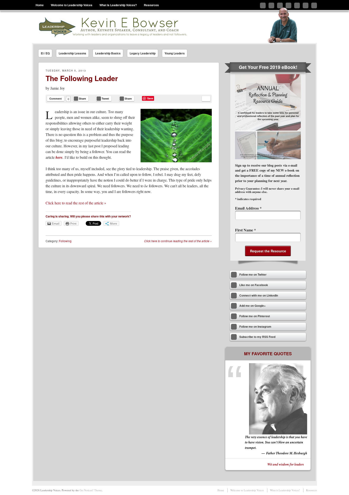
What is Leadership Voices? (118, 5)
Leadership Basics (108, 53)
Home (40, 5)
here (59, 157)
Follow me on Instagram (305, 5)
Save (150, 98)
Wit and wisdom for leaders (285, 464)
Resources (151, 5)
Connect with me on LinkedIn (280, 5)
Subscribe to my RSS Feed (314, 5)
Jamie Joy (57, 88)
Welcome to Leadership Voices (71, 5)
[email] (206, 98)
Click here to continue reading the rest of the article (178, 241)
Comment (55, 98)
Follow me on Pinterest (297, 5)
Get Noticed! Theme (91, 490)
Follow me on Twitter (263, 5)
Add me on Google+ (288, 5)
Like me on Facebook (271, 5)
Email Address (248, 208)
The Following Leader (82, 78)
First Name (245, 230)
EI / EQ (45, 53)
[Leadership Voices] (112, 27)
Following (65, 241)
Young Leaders (175, 53)
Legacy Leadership (143, 53)
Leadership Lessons (72, 53)
